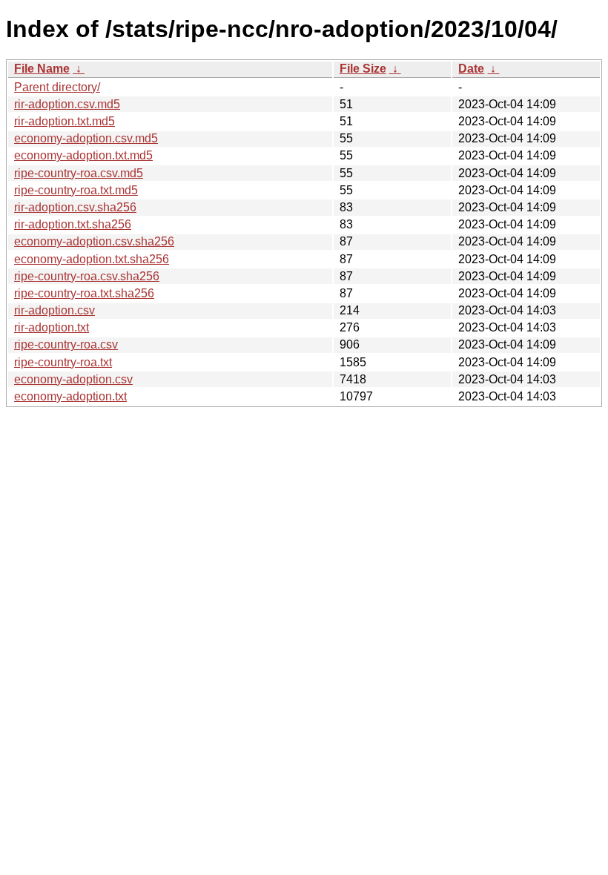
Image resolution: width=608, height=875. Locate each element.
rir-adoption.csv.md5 (67, 104)
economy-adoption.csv (73, 379)
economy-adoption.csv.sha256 (94, 241)
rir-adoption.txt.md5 (64, 121)
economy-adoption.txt (70, 396)
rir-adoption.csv (54, 310)
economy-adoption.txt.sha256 (91, 259)
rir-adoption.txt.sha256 (72, 224)
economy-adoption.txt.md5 (83, 155)
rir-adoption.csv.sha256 (75, 207)
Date (471, 68)
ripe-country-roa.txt (63, 362)
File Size (363, 68)
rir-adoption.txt (51, 327)
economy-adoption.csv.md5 (86, 138)
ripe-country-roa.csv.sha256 (86, 276)
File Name (42, 68)
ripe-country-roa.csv (66, 344)
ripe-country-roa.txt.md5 (76, 190)
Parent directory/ (57, 87)
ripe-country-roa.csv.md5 (78, 173)
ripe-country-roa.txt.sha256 (84, 293)
